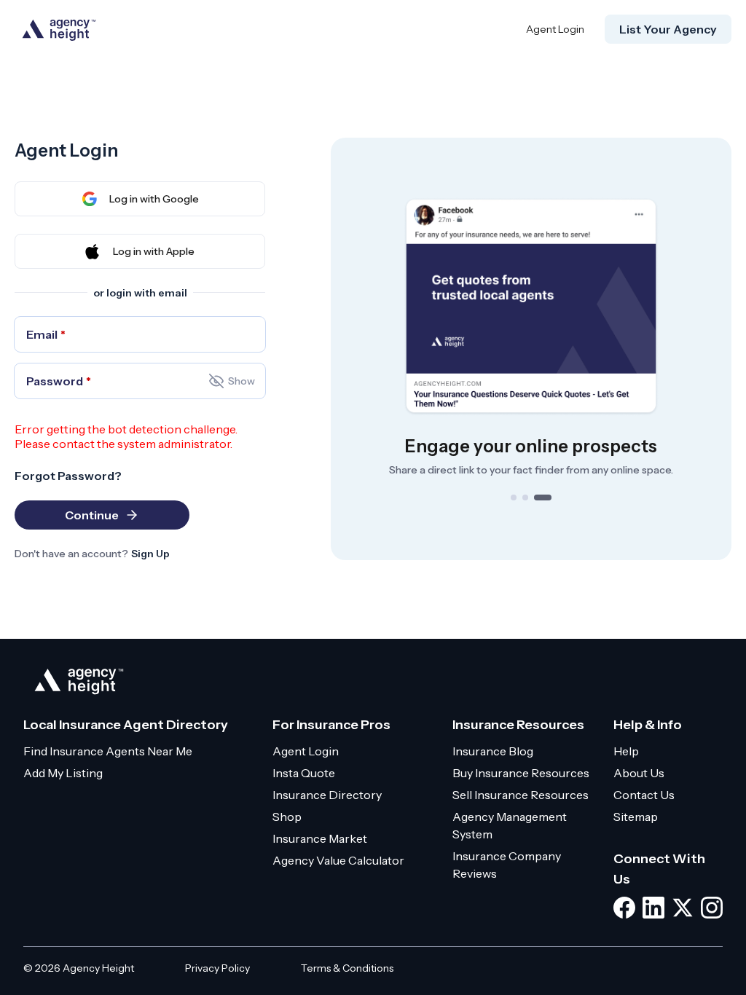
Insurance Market (319, 838)
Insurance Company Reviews (506, 865)
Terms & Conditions (347, 968)
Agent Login (555, 29)
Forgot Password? (68, 475)
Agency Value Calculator (338, 860)
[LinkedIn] (653, 908)
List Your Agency (668, 29)
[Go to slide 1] (514, 497)
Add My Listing (63, 773)
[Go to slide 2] (525, 497)
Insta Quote (303, 773)
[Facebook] (624, 908)
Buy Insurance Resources (520, 773)
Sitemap (635, 816)
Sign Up (150, 553)
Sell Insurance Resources (520, 794)
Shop (287, 816)
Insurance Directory (327, 794)
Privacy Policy (217, 968)
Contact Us (644, 794)
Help (626, 751)
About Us (638, 773)
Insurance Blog (492, 751)
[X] (683, 908)
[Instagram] (712, 908)
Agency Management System (509, 825)
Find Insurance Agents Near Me (107, 751)
